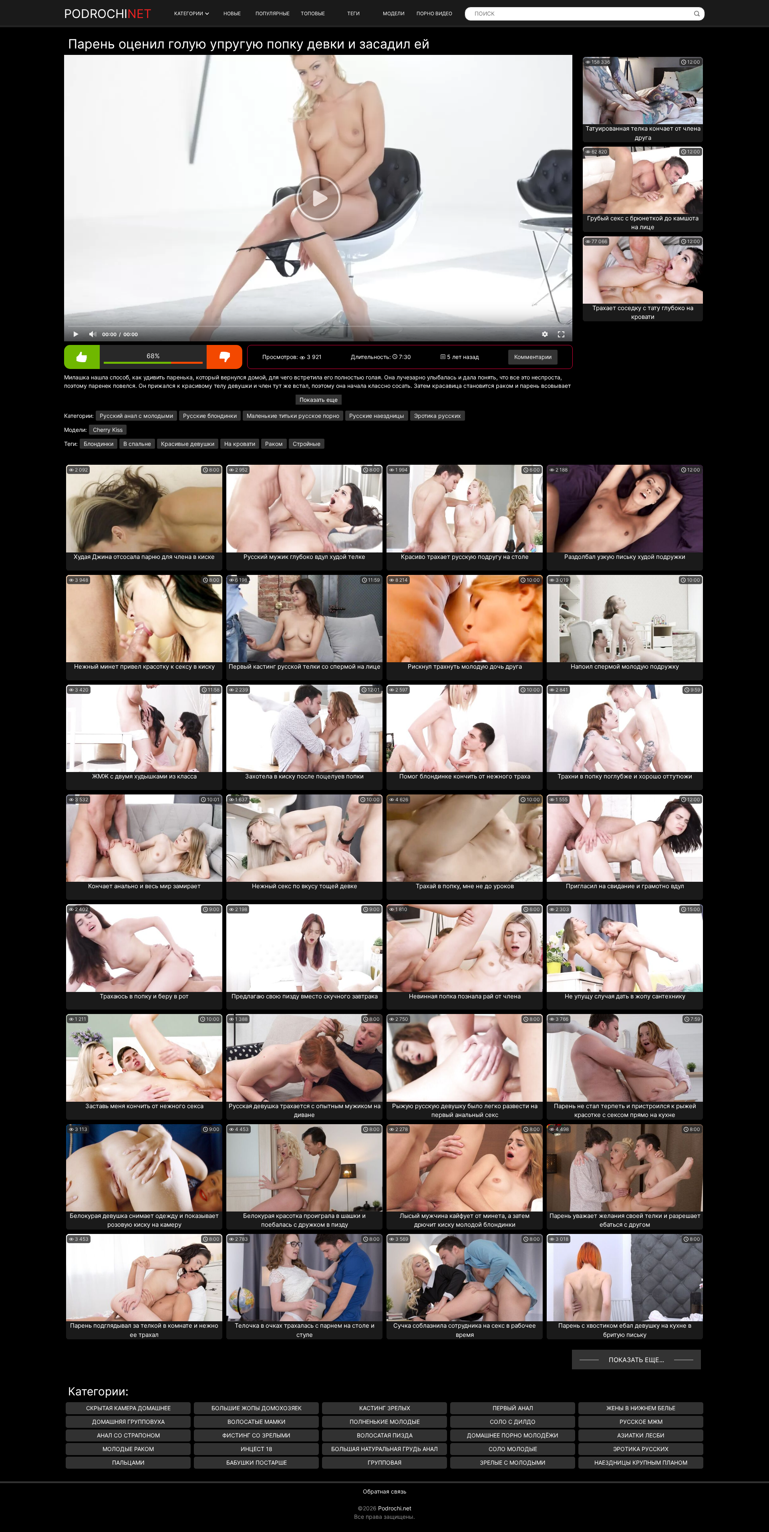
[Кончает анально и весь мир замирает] (144, 838)
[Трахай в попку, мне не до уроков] (465, 838)
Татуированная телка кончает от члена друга (643, 133)
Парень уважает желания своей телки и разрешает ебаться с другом (625, 1220)
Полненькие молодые (385, 1421)
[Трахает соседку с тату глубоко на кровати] (643, 270)
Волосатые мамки (256, 1421)
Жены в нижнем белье (640, 1408)
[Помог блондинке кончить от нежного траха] (465, 728)
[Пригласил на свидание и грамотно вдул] (625, 838)
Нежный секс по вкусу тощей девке (304, 886)
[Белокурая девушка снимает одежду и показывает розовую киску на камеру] (144, 1167)
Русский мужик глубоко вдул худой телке (304, 556)
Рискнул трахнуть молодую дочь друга (465, 666)
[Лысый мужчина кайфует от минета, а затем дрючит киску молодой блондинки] (465, 1167)
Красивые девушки (187, 443)
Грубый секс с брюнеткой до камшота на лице (643, 222)
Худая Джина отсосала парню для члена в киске (144, 556)
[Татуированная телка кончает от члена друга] (643, 90)
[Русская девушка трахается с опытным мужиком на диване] (304, 1057)
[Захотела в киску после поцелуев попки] (304, 728)
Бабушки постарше (256, 1462)
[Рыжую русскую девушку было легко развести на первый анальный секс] (465, 1057)
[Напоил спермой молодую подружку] (625, 618)
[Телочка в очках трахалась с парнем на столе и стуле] (304, 1277)
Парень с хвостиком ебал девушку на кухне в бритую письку (624, 1330)
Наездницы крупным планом (640, 1462)
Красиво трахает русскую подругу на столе (465, 556)
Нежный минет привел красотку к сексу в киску (144, 666)
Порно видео (434, 13)
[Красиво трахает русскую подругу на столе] (465, 508)
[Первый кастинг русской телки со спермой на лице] (304, 618)
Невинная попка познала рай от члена (465, 996)
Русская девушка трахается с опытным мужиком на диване (304, 1110)
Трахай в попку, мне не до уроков (465, 886)
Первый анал (513, 1408)
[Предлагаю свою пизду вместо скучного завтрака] (304, 948)
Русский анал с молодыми (136, 415)
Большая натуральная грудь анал (384, 1448)
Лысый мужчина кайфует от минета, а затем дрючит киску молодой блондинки (464, 1220)
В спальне (137, 443)
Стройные (306, 443)
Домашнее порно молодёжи (512, 1435)
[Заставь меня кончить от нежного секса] (144, 1057)
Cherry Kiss (108, 429)
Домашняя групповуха (128, 1421)
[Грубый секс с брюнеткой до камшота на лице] (643, 180)
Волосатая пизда (385, 1435)
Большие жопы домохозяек (256, 1408)
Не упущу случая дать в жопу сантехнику (625, 996)
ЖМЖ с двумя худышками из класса (144, 776)
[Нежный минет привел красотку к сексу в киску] (144, 618)
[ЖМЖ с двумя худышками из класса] (144, 728)
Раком (274, 443)
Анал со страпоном (128, 1435)
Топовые (313, 13)
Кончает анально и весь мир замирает (144, 886)
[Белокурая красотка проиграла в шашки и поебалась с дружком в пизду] (304, 1167)
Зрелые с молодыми (513, 1462)
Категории (188, 13)
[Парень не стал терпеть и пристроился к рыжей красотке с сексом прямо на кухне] (625, 1057)
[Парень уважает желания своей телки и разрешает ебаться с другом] (625, 1167)
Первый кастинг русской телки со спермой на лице (304, 666)
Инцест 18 (256, 1448)
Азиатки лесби (640, 1435)
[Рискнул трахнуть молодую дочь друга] (465, 618)
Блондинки (98, 443)
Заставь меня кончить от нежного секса (144, 1106)
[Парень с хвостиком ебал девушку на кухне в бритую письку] (625, 1277)
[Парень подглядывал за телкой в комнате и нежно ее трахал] (144, 1277)
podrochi (107, 13)
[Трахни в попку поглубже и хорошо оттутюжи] (625, 728)
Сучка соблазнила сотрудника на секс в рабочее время (464, 1330)
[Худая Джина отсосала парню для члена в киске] (144, 508)
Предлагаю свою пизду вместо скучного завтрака (305, 996)
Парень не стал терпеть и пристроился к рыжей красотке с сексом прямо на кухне (625, 1110)
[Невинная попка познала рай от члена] (465, 948)
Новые (232, 13)
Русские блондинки (210, 415)
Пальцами (128, 1462)
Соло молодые (513, 1448)
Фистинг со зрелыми (256, 1435)
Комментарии (533, 356)
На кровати (239, 443)
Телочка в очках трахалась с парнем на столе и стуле (304, 1330)
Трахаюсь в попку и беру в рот (144, 996)
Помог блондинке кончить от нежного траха (464, 776)
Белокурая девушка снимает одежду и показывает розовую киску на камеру (144, 1220)
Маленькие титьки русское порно (293, 415)
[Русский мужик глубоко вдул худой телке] (304, 508)
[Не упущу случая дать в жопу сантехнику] (625, 948)
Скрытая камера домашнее (128, 1408)
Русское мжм (641, 1421)
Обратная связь (385, 1491)
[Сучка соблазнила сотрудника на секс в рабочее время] (465, 1277)
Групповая (384, 1462)
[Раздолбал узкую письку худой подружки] (625, 508)
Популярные (273, 13)
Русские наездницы (376, 415)
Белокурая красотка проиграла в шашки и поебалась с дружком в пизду (304, 1220)
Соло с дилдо (512, 1421)
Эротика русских (437, 415)
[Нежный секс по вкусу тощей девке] (304, 838)
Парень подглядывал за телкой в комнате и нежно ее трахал (144, 1330)
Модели (394, 13)
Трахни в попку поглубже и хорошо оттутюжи (625, 776)
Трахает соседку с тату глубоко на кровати (642, 312)
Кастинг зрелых (384, 1408)
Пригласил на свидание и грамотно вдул (625, 886)
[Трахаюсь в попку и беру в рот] (144, 948)
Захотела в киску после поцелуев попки (304, 776)
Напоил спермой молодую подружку (625, 666)
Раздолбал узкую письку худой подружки (624, 556)
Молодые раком (128, 1448)
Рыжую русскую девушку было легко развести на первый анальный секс (464, 1110)
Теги (353, 13)
